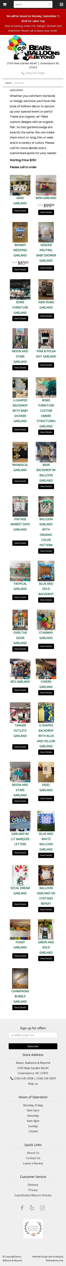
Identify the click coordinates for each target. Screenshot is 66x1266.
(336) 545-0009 (46, 1078)
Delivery (33, 1185)
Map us (33, 1084)
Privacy (33, 1190)
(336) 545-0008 (34, 73)
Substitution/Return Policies (33, 1195)
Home (8, 82)
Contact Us (33, 1158)
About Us (33, 1153)
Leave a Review (33, 1163)
